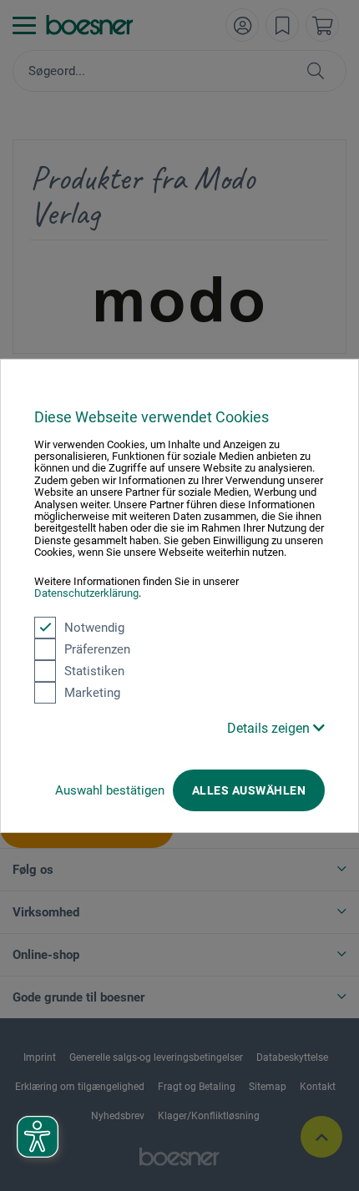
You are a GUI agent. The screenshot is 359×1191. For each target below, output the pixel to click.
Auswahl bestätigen (109, 789)
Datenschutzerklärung (86, 593)
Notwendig (94, 626)
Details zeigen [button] (270, 727)
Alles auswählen (249, 789)
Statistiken (94, 670)
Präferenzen (97, 648)
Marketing (92, 691)
